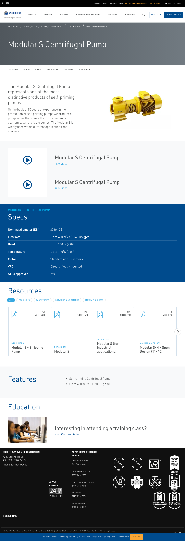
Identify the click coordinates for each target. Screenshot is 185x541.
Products (13, 26)
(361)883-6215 (79, 464)
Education (84, 69)
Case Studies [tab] (42, 300)
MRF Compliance (107, 531)
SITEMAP (74, 531)
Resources (52, 69)
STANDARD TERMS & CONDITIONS (52, 531)
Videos (26, 69)
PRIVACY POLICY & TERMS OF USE (18, 531)
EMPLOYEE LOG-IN (88, 531)
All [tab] (11, 300)
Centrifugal (74, 26)
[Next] (177, 331)
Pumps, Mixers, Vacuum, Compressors (43, 26)
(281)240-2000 (19, 464)
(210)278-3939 (79, 507)
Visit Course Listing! (68, 434)
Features (68, 69)
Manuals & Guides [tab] (94, 300)
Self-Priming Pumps (96, 26)
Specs (38, 69)
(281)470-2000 (79, 486)
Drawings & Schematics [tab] (67, 300)
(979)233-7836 (79, 496)
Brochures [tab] (24, 300)
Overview (13, 69)
